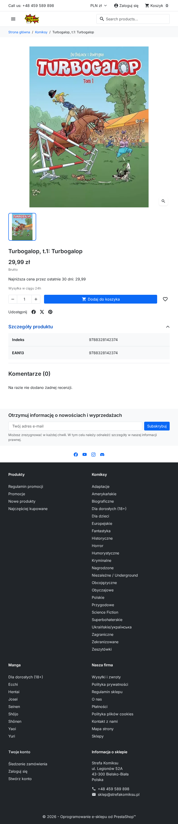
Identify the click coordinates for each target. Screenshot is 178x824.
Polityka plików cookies (112, 714)
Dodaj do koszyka (101, 299)
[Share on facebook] (33, 312)
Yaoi (12, 728)
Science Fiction (105, 612)
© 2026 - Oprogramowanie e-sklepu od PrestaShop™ (89, 816)
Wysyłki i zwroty (106, 677)
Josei (13, 699)
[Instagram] (93, 454)
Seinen (14, 706)
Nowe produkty (21, 501)
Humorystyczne (105, 553)
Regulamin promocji (25, 486)
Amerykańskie (104, 494)
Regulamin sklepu (107, 691)
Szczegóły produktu (30, 326)
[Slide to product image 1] (22, 227)
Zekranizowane (105, 642)
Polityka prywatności (110, 684)
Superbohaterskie (107, 619)
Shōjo (13, 714)
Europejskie (102, 523)
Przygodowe (103, 605)
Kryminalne (101, 560)
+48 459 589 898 (113, 789)
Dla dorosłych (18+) (109, 508)
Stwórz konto (20, 778)
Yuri (11, 736)
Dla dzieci (100, 516)
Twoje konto (19, 752)
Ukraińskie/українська (112, 627)
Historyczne (102, 538)
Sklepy (98, 736)
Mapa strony (103, 728)
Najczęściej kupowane (28, 508)
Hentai (13, 691)
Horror (97, 545)
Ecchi (13, 684)
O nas (97, 699)
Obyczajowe (103, 590)
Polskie (98, 597)
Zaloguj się (17, 771)
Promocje (16, 494)
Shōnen (14, 721)
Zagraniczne (102, 634)
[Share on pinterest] (50, 312)
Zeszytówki (102, 649)
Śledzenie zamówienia (27, 764)
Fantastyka (101, 531)
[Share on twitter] (42, 312)
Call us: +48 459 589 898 (31, 5)
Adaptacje (100, 486)
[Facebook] (76, 454)
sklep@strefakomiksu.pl (119, 794)
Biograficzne (103, 501)
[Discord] (102, 454)
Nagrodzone (103, 568)
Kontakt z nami (105, 721)
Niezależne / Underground (115, 575)
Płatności (100, 706)
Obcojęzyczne (104, 582)
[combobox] (133, 19)
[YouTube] (85, 454)
